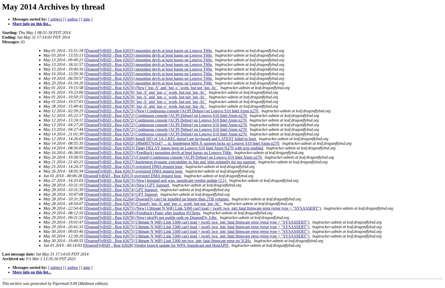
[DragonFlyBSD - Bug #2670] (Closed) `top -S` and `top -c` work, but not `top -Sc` (153, 203)
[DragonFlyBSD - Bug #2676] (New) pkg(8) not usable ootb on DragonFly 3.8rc (151, 217)
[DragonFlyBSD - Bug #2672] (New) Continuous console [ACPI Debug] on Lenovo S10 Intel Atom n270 (171, 111)
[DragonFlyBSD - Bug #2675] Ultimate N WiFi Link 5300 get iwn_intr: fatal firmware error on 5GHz (168, 241)
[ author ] (72, 19)
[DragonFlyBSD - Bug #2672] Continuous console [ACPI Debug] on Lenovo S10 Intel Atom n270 (166, 115)
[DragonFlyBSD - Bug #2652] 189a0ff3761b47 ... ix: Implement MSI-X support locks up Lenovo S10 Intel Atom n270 (182, 143)
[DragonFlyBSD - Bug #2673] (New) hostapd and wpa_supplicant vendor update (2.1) (155, 180)
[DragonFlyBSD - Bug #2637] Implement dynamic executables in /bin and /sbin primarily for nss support (170, 162)
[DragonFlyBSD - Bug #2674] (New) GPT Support (127, 185)
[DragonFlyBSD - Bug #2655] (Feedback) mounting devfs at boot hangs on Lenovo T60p (158, 152)
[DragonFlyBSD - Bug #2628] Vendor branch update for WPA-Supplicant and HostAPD (156, 245)
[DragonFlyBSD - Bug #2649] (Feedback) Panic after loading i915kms (142, 213)
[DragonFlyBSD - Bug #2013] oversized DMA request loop (133, 166)
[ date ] (86, 19)
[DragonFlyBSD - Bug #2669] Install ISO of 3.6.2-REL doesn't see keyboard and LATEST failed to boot (170, 139)
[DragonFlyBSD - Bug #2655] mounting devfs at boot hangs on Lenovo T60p (148, 50)
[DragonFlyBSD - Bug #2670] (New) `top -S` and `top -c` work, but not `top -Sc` (151, 88)
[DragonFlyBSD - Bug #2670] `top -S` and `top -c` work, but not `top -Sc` (145, 92)
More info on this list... (31, 24)
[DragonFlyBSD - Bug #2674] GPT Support (121, 190)
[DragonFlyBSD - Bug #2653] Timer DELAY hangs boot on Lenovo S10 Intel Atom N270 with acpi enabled (174, 148)
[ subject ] (56, 19)
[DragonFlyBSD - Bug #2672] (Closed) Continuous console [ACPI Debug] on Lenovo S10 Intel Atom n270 (173, 157)
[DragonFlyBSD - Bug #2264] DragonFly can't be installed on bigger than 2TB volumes (157, 199)
